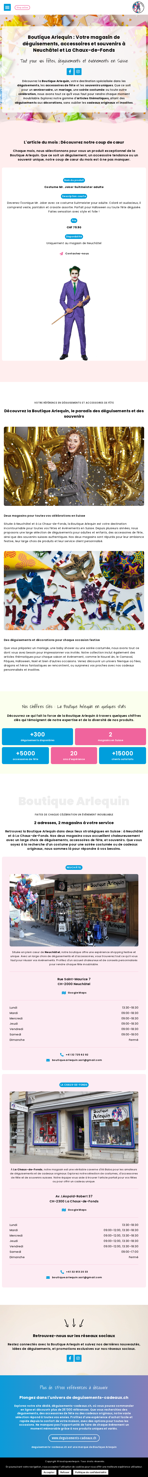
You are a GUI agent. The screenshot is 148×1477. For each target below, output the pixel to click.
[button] (7, 7)
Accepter (49, 1472)
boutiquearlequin (69, 1461)
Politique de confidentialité (90, 1472)
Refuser (64, 1472)
